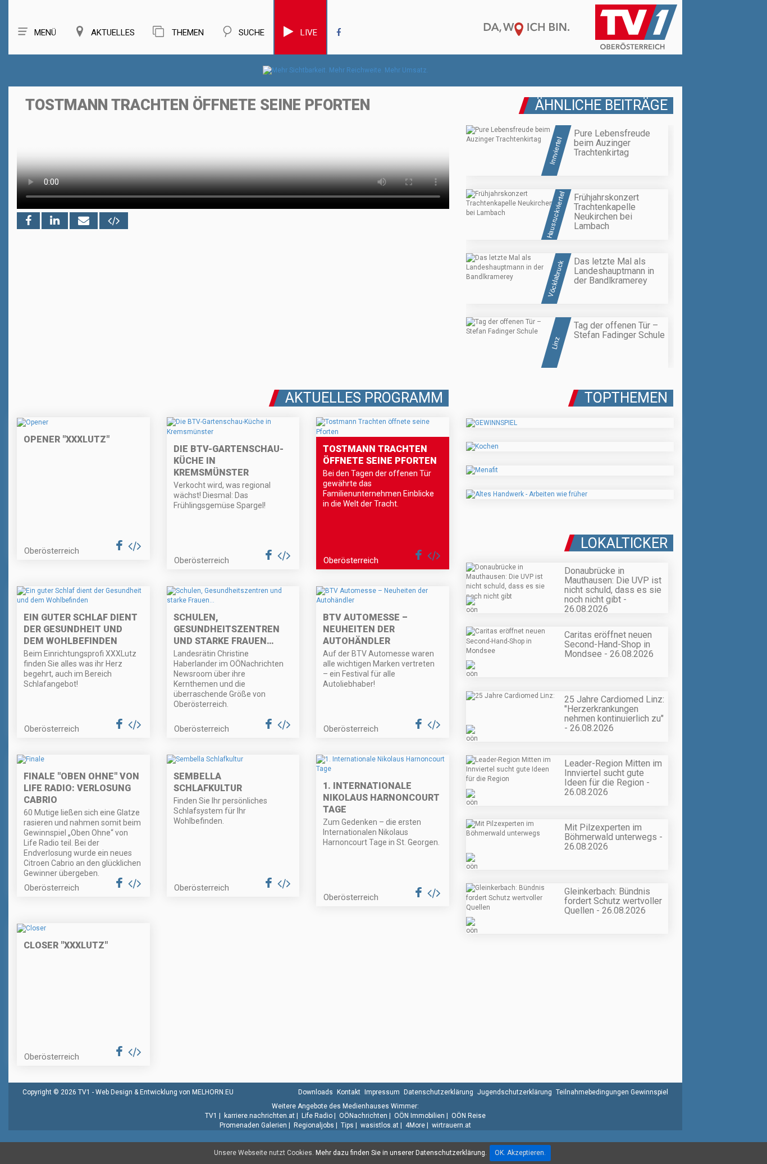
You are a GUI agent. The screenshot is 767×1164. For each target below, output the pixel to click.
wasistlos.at (379, 1125)
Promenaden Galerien (253, 1125)
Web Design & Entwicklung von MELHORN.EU (164, 1092)
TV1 (211, 1116)
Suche (251, 33)
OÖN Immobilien (419, 1116)
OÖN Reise (468, 1116)
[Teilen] (84, 220)
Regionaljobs (314, 1125)
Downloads (315, 1092)
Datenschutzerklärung (438, 1092)
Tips (347, 1125)
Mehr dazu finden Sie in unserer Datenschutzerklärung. (401, 1153)
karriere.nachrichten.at (259, 1116)
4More (415, 1125)
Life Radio (317, 1116)
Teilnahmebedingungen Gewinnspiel (612, 1092)
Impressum (382, 1092)
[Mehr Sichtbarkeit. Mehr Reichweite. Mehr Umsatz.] (345, 70)
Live (308, 33)
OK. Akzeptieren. (520, 1153)
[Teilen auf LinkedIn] (55, 220)
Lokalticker (624, 543)
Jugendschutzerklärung (514, 1092)
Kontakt (348, 1092)
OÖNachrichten (363, 1116)
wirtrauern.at (451, 1125)
